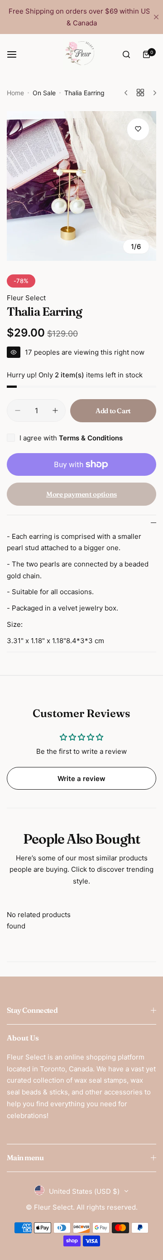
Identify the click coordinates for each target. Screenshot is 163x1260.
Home (15, 93)
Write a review (81, 778)
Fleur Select (26, 297)
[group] (81, 186)
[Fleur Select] (81, 54)
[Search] (126, 54)
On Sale (44, 93)
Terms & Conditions (91, 438)
